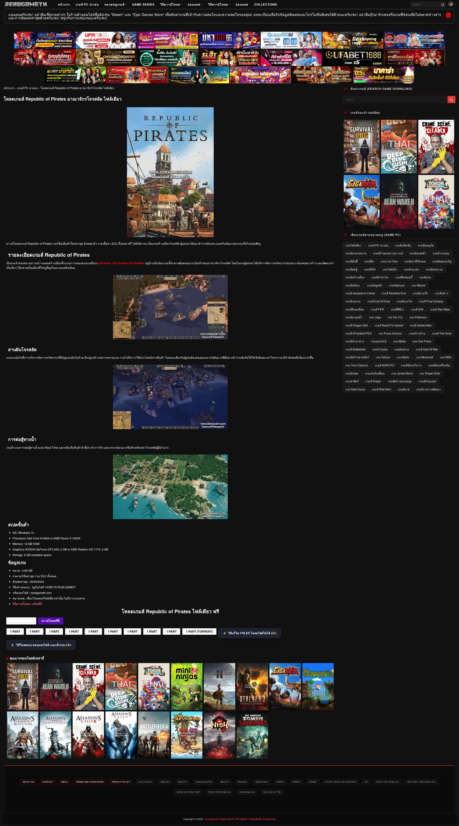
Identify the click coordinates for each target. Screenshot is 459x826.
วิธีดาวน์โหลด (170, 4)
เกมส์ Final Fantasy (431, 301)
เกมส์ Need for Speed (389, 325)
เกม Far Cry (395, 317)
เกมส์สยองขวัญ (442, 261)
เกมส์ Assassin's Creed (360, 293)
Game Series (143, 4)
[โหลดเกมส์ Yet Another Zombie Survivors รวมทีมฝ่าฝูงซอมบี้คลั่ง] (252, 735)
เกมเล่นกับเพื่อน (375, 373)
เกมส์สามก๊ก (420, 293)
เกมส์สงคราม (434, 269)
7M (366, 781)
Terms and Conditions (90, 781)
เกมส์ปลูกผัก (374, 285)
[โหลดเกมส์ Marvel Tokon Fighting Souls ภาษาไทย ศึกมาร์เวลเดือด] (154, 686)
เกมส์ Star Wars (440, 309)
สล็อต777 (182, 781)
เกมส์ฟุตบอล (397, 285)
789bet (280, 781)
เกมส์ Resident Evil (394, 293)
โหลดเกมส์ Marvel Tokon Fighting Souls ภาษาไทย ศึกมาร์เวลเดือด (154, 703)
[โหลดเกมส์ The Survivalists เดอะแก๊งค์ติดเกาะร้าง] (186, 735)
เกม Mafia (399, 341)
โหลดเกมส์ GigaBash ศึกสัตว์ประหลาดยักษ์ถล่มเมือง (285, 703)
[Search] (442, 4)
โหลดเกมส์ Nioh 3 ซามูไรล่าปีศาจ (219, 753)
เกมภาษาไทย (389, 261)
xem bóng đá (247, 792)
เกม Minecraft (424, 357)
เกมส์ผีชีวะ (397, 309)
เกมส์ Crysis (379, 349)
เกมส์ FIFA (377, 309)
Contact (47, 781)
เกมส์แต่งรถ (401, 349)
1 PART (15, 631)
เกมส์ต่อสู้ (351, 269)
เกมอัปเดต (352, 373)
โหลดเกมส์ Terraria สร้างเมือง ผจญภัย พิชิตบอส (318, 705)
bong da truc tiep (188, 792)
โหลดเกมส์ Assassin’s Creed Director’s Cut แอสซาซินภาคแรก (121, 752)
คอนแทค (194, 4)
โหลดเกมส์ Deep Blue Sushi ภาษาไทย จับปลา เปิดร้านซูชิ (121, 703)
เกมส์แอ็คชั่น (403, 245)
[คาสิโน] (414, 57)
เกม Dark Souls (355, 389)
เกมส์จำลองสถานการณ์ (388, 253)
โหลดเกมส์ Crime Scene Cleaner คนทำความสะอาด (88, 703)
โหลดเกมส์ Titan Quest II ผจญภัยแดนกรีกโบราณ (220, 705)
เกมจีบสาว (441, 293)
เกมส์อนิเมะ (353, 285)
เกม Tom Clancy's (357, 365)
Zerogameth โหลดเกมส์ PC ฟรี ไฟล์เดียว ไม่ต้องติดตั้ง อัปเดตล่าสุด (240, 819)
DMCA (64, 781)
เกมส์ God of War (427, 349)
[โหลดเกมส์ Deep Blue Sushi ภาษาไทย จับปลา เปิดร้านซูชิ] (121, 686)
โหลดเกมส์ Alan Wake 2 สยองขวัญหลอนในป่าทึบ (55, 705)
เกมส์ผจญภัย (426, 245)
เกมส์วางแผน (441, 253)
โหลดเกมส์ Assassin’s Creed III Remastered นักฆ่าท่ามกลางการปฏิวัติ (55, 752)
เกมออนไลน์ (378, 341)
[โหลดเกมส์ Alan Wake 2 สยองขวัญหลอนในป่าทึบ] (55, 686)
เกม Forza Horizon (390, 333)
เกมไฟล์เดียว (353, 245)
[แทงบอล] (137, 75)
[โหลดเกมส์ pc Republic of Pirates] (170, 428)
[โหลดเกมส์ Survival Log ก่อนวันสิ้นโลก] (22, 686)
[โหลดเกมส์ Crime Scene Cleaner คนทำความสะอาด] (88, 686)
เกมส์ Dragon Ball (357, 325)
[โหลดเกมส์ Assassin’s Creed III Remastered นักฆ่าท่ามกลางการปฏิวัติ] (55, 735)
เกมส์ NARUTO (384, 365)
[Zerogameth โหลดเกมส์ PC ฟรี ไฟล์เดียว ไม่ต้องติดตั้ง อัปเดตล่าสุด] (26, 4)
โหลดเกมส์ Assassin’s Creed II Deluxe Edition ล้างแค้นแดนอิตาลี (88, 752)
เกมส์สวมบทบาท (356, 253)
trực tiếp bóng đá (219, 792)
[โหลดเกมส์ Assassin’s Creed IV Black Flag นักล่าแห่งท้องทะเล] (22, 735)
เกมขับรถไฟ (404, 301)
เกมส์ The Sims (441, 333)
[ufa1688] (352, 57)
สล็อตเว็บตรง (261, 781)
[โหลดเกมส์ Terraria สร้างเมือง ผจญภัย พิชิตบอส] (318, 686)
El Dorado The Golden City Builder (121, 263)
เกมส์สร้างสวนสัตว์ (357, 357)
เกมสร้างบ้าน (417, 333)
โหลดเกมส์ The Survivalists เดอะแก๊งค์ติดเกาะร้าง (187, 752)
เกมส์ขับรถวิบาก (411, 365)
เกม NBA (445, 357)
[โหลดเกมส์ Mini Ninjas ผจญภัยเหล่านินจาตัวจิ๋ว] (186, 686)
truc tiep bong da (387, 781)
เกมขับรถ (425, 277)
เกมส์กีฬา (370, 269)
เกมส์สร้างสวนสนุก (400, 381)
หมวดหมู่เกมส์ (114, 4)
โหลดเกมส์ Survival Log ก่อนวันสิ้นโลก (23, 705)
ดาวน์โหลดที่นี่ (51, 620)
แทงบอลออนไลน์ (203, 781)
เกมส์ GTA (417, 309)
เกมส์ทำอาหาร (355, 341)
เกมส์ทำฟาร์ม (380, 277)
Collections (265, 4)
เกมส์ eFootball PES (359, 333)
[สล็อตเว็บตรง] (260, 75)
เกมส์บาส (404, 389)
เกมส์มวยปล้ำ (354, 317)
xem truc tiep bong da (421, 781)
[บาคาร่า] (75, 75)
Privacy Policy (121, 781)
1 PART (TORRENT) (199, 631)
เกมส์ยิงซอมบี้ (403, 277)
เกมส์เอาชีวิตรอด (415, 261)
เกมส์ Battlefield (355, 349)
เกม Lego (375, 317)
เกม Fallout (383, 357)
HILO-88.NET (145, 781)
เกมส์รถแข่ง (411, 269)
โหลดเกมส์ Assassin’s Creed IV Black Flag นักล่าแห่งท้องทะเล (23, 752)
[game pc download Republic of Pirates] (170, 518)
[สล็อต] (322, 75)
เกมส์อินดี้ (352, 261)
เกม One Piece (421, 341)
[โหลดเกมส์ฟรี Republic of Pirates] (170, 338)
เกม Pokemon (418, 317)
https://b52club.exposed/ (340, 781)
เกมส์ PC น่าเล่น (87, 4)
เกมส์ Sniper (373, 381)
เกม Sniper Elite (430, 373)
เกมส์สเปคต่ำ (418, 253)
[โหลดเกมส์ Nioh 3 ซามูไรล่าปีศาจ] (219, 735)
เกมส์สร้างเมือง (355, 277)
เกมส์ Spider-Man (421, 325)
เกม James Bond (402, 373)
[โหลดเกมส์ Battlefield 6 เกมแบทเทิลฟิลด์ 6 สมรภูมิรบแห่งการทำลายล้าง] (154, 735)
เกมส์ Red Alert (381, 389)
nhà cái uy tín (272, 792)
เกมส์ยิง (369, 261)
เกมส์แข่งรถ (353, 301)
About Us (28, 781)
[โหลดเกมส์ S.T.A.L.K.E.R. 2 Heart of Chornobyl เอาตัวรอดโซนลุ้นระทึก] (252, 686)
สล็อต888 (242, 781)
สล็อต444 (165, 781)
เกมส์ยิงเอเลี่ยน (355, 309)
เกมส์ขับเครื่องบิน (439, 365)
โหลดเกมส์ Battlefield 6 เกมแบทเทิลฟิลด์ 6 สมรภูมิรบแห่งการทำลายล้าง (154, 752)
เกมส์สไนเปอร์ (427, 381)
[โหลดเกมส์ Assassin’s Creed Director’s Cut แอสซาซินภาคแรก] (121, 735)
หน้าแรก (64, 4)
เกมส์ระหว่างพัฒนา (428, 389)
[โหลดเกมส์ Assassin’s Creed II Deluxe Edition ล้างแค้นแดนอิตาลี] (88, 735)
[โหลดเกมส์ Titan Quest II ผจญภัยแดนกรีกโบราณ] (219, 686)
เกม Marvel (418, 285)
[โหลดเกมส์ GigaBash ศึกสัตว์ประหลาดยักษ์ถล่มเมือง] (285, 686)
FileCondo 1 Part (21, 620)
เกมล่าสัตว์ (352, 381)
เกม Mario (403, 357)
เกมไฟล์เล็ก (390, 269)
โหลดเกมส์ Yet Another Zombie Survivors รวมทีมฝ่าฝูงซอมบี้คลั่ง (252, 752)
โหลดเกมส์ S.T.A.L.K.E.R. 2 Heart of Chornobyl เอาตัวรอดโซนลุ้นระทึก (252, 703)
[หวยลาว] (198, 75)
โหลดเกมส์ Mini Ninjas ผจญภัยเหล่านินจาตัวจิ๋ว (187, 705)
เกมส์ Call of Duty (378, 301)
